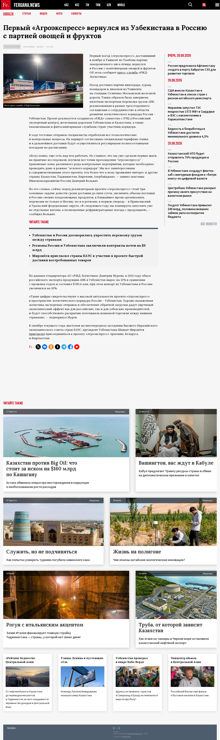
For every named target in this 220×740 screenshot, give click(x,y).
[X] (38, 346)
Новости (8, 13)
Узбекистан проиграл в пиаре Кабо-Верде (132, 660)
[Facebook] (70, 346)
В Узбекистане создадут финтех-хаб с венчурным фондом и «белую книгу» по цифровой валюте (192, 174)
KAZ (66, 5)
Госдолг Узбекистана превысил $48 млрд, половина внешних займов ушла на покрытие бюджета (190, 211)
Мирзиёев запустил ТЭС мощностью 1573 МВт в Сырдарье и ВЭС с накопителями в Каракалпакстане (191, 113)
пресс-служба (127, 72)
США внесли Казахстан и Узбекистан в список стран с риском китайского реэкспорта (189, 94)
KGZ (77, 5)
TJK (87, 5)
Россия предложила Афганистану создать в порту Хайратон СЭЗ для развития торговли (192, 69)
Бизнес (40, 47)
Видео (43, 13)
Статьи (26, 13)
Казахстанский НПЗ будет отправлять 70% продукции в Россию (188, 157)
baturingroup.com (135, 734)
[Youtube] (76, 346)
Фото (59, 13)
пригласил (37, 334)
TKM (98, 5)
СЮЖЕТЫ (76, 13)
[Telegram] (64, 346)
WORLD (121, 5)
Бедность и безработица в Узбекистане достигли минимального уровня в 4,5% (188, 132)
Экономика (29, 47)
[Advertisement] (110, 377)
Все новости (209, 224)
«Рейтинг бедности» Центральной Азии (20, 660)
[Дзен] (57, 346)
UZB (109, 5)
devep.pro (127, 736)
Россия (49, 47)
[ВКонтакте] (44, 346)
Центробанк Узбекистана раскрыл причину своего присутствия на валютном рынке (192, 192)
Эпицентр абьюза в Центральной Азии (186, 660)
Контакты (11, 727)
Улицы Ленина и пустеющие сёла (82, 660)
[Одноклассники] (51, 346)
